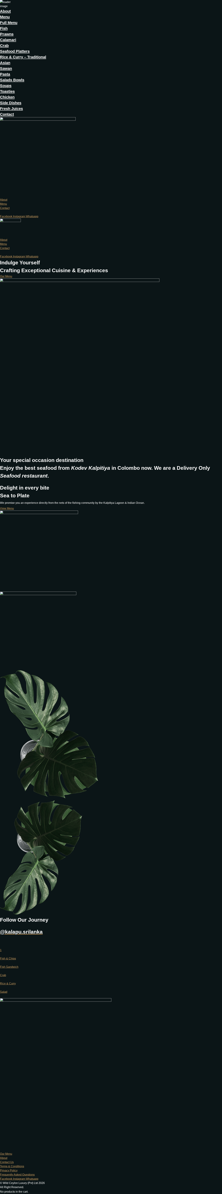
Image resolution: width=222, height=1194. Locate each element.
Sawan (6, 68)
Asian (5, 63)
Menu (5, 17)
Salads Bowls (12, 80)
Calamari (8, 40)
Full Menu (8, 22)
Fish (4, 28)
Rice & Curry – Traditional (23, 57)
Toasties (7, 91)
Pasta (5, 74)
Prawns (7, 34)
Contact (7, 114)
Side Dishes (10, 103)
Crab (4, 45)
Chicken (7, 97)
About (5, 11)
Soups (5, 86)
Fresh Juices (11, 108)
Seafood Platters (15, 51)
